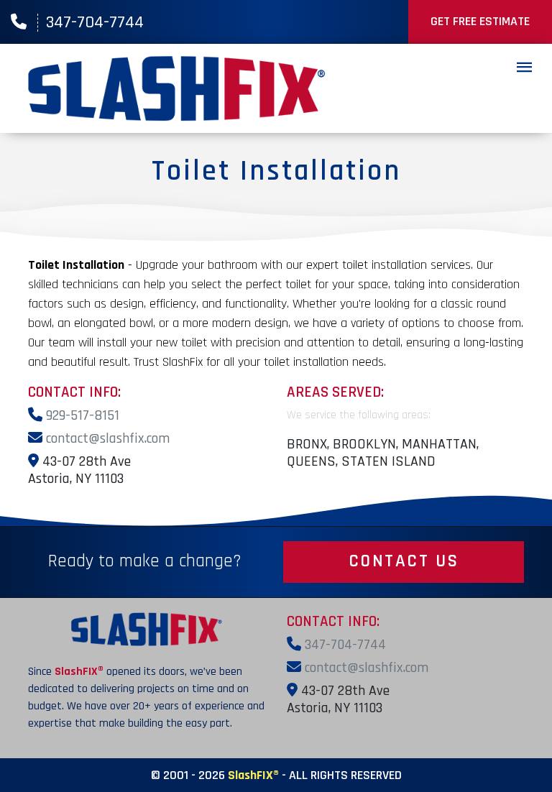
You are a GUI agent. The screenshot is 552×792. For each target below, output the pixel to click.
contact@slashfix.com (106, 438)
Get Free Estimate (480, 21)
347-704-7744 (95, 22)
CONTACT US (404, 561)
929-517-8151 (80, 415)
